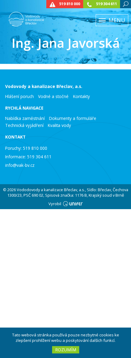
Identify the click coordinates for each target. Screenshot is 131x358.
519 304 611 (106, 4)
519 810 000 (69, 4)
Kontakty (81, 96)
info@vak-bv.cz (19, 165)
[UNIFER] (73, 203)
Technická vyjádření (24, 125)
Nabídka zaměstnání (25, 118)
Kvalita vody (59, 125)
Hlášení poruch (19, 96)
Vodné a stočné (53, 96)
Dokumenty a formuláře (72, 118)
